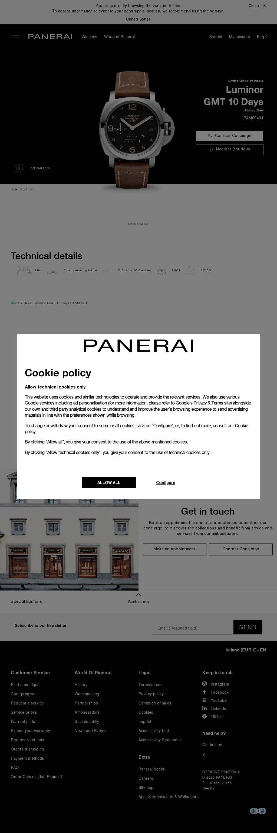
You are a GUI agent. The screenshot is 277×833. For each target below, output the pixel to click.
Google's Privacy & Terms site (203, 403)
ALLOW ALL (108, 482)
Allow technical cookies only (55, 386)
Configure (165, 482)
